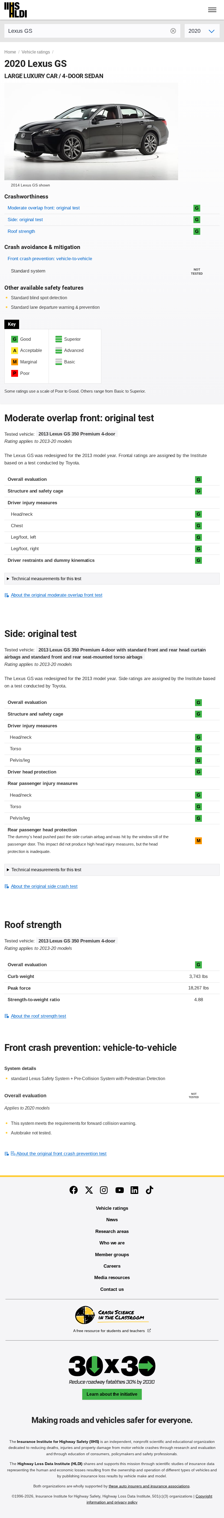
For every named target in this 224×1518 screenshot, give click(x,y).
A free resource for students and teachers (109, 1331)
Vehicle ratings (36, 52)
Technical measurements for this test (46, 578)
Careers (112, 1266)
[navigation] (212, 10)
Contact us (112, 1289)
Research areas (111, 1231)
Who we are (112, 1243)
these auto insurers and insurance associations (149, 1486)
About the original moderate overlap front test (56, 595)
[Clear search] (173, 31)
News (112, 1219)
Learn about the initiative (112, 1394)
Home (10, 52)
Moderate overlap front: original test (44, 207)
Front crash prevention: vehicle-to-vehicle (50, 258)
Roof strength (21, 231)
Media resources (112, 1277)
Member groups (112, 1254)
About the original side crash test (44, 886)
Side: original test (25, 219)
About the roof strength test (38, 1016)
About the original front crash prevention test (61, 1153)
